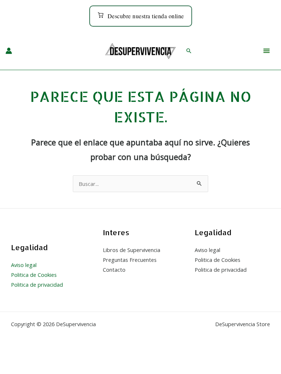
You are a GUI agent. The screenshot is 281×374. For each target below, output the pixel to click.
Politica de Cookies (34, 274)
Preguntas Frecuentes (130, 259)
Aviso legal (24, 264)
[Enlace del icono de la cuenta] (8, 50)
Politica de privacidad (37, 284)
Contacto (114, 269)
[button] (189, 50)
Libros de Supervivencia (131, 249)
